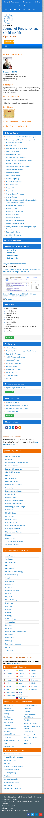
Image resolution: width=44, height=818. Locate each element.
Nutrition (8, 612)
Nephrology (9, 603)
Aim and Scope (11, 348)
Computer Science (11, 481)
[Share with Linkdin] (13, 427)
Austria (33, 674)
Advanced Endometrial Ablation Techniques (21, 137)
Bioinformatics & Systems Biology (16, 462)
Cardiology (9, 559)
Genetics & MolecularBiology (9, 733)
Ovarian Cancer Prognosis (15, 194)
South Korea (10, 692)
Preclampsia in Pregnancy (15, 205)
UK (7, 683)
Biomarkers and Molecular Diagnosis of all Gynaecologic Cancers (20, 141)
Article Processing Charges (15, 357)
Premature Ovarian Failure (15, 220)
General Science (10, 497)
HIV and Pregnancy (12, 173)
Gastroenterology (10, 728)
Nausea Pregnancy (12, 179)
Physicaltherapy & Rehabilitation (16, 631)
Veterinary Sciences (12, 544)
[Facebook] (28, 814)
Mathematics (9, 516)
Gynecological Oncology (14, 169)
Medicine (8, 594)
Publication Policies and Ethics (17, 246)
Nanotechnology (11, 522)
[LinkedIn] (36, 814)
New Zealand (19, 694)
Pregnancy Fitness (12, 214)
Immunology (9, 587)
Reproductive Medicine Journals (17, 408)
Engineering (9, 488)
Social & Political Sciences (14, 541)
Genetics (8, 578)
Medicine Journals (12, 402)
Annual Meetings (14, 664)
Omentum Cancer (12, 185)
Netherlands (10, 696)
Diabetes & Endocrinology (14, 572)
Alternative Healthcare (11, 740)
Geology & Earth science (12, 788)
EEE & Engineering (10, 773)
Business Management (11, 782)
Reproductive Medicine (13, 644)
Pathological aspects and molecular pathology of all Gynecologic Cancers (22, 201)
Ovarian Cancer (11, 191)
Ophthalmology (10, 619)
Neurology (8, 606)
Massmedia (8, 785)
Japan (8, 686)
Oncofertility (10, 188)
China (21, 677)
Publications (15, 2)
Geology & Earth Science (13, 503)
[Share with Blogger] (19, 427)
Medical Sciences (11, 519)
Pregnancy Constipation (14, 211)
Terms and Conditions (10, 806)
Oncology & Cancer (30, 705)
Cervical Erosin (11, 145)
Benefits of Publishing (13, 363)
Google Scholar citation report (14, 264)
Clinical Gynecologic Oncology (16, 148)
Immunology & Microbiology (15, 507)
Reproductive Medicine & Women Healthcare (32, 736)
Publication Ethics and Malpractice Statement (21, 351)
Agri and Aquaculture (12, 456)
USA (8, 670)
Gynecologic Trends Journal (15, 388)
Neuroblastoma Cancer (14, 182)
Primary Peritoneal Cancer (15, 223)
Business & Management (13, 469)
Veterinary (7, 776)
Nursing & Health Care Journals (17, 405)
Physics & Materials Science (13, 766)
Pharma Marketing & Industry (14, 757)
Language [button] (8, 41)
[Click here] (5, 10)
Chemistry (8, 475)
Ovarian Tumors (11, 197)
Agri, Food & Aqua (10, 760)
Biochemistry (9, 459)
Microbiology (9, 597)
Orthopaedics (10, 622)
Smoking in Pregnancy (13, 235)
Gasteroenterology (11, 575)
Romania (34, 689)
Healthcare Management (8, 718)
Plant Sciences (10, 538)
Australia (9, 674)
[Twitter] (32, 814)
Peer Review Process (13, 354)
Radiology (8, 641)
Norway (34, 686)
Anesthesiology (10, 556)
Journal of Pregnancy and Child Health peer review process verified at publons (19, 295)
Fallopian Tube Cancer (13, 163)
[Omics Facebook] (10, 10)
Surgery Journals (12, 411)
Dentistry (8, 565)
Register (37, 2)
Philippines (22, 698)
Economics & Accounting (14, 485)
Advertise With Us (12, 360)
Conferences (27, 2)
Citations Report (11, 366)
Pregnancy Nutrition (13, 217)
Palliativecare (28, 732)
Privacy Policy (8, 808)
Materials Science (11, 513)
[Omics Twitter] (15, 10)
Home (6, 2)
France (21, 680)
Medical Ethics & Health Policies (32, 727)
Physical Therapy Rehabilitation (30, 716)
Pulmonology (9, 638)
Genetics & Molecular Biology (15, 500)
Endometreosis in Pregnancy (16, 157)
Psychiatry (9, 634)
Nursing (8, 609)
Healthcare (9, 584)
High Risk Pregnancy (13, 175)
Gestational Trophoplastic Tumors (18, 166)
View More (9, 337)
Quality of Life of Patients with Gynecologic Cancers (21, 228)
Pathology (8, 625)
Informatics (9, 510)
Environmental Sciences (13, 491)
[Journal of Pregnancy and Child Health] (8, 19)
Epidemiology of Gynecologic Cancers (19, 160)
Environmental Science (11, 769)
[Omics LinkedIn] (19, 10)
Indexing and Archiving (14, 369)
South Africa (23, 689)
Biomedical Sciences (12, 466)
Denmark (34, 680)
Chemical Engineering (12, 472)
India (20, 683)
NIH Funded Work (12, 372)
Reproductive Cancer (13, 232)
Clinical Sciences (11, 478)
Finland (33, 677)
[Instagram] (40, 814)
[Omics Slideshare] (29, 10)
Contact (22, 6)
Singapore (22, 686)
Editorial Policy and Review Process (15, 810)
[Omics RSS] (24, 10)
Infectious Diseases (12, 590)
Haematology (10, 581)
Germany (9, 680)
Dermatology (9, 568)
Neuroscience (8, 722)
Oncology (8, 615)
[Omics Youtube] (33, 10)
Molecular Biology (11, 600)
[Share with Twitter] (10, 427)
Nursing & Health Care (12, 529)
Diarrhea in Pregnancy (13, 154)
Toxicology (9, 650)
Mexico (33, 683)
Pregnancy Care (11, 208)
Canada (21, 674)
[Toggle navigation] (6, 46)
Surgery (8, 647)
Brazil (8, 689)
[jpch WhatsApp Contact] (38, 10)
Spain (21, 670)
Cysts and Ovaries (12, 151)
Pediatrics (8, 628)
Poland (33, 670)
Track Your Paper (12, 375)
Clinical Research (11, 562)
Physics (8, 535)
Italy (7, 677)
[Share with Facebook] (6, 427)
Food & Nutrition (10, 494)
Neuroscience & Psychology (15, 525)
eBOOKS (9, 378)
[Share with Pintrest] (16, 427)
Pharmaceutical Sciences (13, 532)
